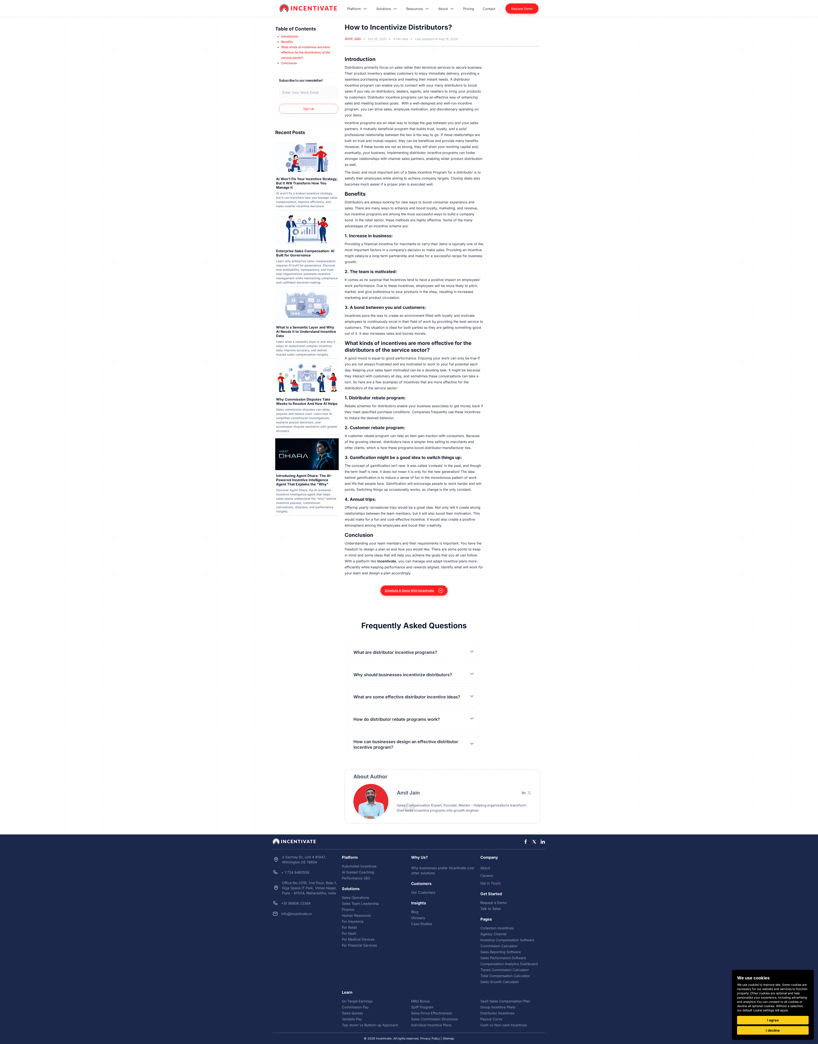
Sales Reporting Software (500, 952)
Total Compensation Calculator (505, 976)
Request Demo (522, 8)
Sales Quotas (352, 1013)
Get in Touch (490, 883)
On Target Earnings (357, 1001)
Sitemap (448, 1038)
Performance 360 (356, 878)
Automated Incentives (359, 866)
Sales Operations (355, 897)
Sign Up (308, 108)
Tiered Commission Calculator (504, 970)
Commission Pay (355, 1007)
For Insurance (352, 921)
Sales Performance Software (503, 958)
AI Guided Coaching (358, 872)
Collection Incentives (497, 928)
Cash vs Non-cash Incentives (503, 1025)
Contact (489, 9)
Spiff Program (422, 1007)
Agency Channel (493, 934)
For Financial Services (359, 945)
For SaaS (349, 933)
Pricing (468, 9)
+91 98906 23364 (296, 903)
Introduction (289, 36)
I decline (773, 1030)
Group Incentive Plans (497, 1007)
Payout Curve (491, 1019)
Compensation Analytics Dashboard (509, 964)
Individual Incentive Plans (431, 1025)
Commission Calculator (499, 946)
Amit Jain (353, 38)
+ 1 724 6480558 (295, 872)
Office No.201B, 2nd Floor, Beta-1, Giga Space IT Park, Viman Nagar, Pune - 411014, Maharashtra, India (309, 888)
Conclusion (289, 63)
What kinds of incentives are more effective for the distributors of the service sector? (305, 52)
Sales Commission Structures (434, 1019)
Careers (486, 875)
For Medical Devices (358, 939)
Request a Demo (493, 903)
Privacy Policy (430, 1038)
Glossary (418, 918)
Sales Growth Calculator (499, 982)
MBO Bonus (420, 1001)
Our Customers (423, 892)
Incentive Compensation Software (507, 940)
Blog (414, 912)
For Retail (349, 927)
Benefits (287, 41)
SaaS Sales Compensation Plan (505, 1001)
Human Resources (356, 915)
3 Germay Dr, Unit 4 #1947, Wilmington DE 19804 (304, 859)
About (485, 868)
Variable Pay (352, 1019)
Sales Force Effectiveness (431, 1013)
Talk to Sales (490, 908)
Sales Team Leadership (360, 903)
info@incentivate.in (296, 914)
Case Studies (421, 924)
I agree (773, 1020)
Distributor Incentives (497, 1013)
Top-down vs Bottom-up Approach (370, 1025)
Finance (348, 909)
